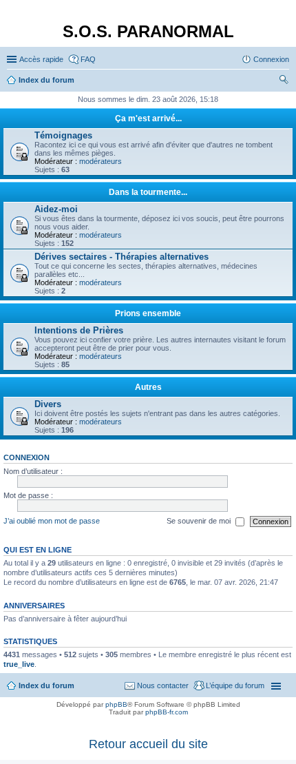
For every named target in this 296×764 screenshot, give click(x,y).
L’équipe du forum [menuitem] (235, 685)
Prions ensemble (148, 313)
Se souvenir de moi (200, 521)
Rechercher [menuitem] (283, 81)
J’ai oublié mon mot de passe (51, 521)
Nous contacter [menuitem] (163, 685)
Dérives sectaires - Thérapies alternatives (121, 256)
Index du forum (46, 685)
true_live (18, 664)
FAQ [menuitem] (88, 59)
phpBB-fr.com (166, 712)
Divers (47, 404)
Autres (148, 387)
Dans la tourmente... (148, 192)
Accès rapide (41, 59)
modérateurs (100, 161)
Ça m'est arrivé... (148, 118)
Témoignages (63, 135)
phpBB (116, 704)
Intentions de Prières (78, 330)
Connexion (26, 457)
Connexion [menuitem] (271, 59)
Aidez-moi (56, 209)
